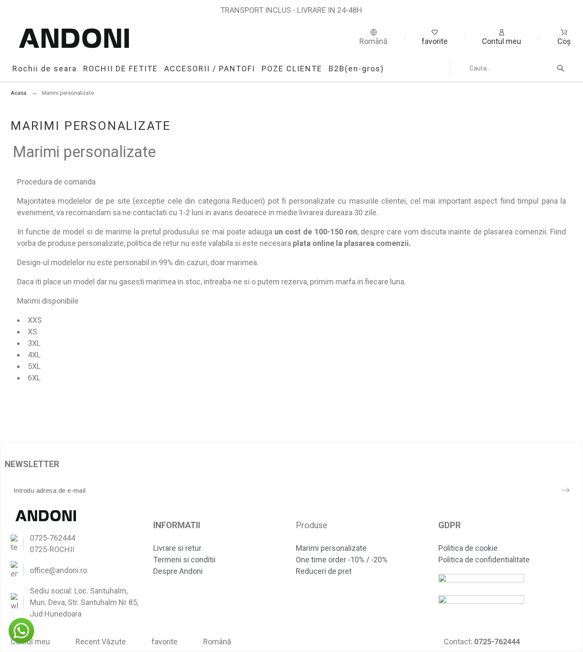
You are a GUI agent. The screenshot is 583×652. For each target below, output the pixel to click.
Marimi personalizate (331, 548)
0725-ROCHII (52, 549)
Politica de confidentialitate (484, 559)
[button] (21, 630)
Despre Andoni (178, 571)
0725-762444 (52, 537)
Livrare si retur (177, 548)
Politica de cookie (468, 548)
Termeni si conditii (184, 559)
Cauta (562, 68)
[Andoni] (74, 37)
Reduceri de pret (324, 571)
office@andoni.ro (58, 570)
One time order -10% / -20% (342, 559)
